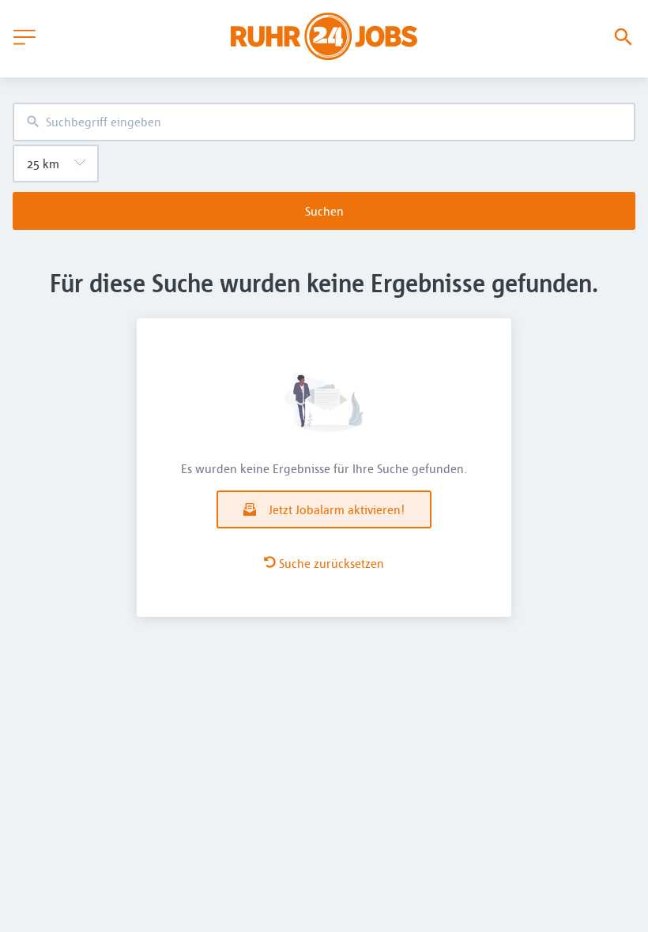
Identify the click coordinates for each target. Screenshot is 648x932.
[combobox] (324, 122)
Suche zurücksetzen (331, 563)
